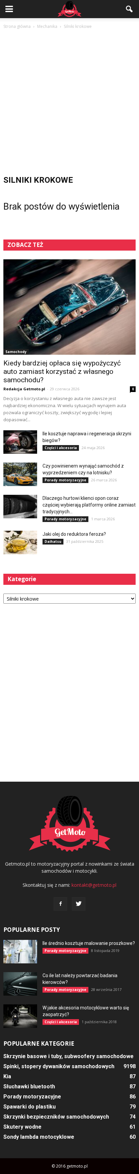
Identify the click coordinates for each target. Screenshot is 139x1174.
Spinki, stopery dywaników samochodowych (58, 1066)
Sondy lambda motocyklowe (38, 1137)
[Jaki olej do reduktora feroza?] (20, 542)
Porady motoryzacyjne (65, 480)
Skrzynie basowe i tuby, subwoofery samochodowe (68, 1056)
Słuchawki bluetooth (29, 1086)
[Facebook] (60, 904)
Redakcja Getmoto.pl (24, 388)
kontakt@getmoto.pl (94, 885)
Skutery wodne (22, 1127)
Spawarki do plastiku (29, 1106)
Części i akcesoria (61, 447)
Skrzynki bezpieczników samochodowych (56, 1117)
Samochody (16, 351)
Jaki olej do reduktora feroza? (74, 534)
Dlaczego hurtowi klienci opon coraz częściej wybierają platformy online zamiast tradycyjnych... (89, 504)
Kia (7, 1076)
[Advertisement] (69, 103)
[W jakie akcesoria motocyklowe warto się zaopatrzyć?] (20, 1016)
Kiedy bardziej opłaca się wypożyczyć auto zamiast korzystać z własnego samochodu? (62, 371)
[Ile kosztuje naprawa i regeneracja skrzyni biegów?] (20, 442)
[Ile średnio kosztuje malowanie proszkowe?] (20, 951)
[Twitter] (78, 904)
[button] (129, 9)
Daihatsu (53, 541)
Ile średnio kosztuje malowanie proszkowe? (89, 943)
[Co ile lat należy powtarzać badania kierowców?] (20, 984)
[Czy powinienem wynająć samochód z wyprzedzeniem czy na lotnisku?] (20, 474)
